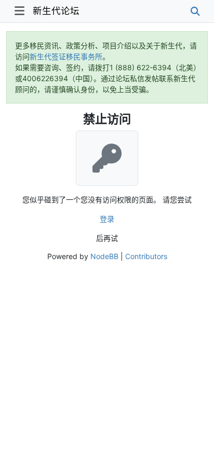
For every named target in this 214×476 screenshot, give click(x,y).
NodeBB (104, 256)
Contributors (146, 256)
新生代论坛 (56, 10)
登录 (107, 218)
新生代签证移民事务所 (66, 56)
